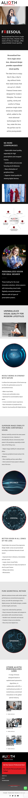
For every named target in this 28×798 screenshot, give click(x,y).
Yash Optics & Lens (22, 792)
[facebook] (10, 795)
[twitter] (12, 795)
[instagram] (15, 795)
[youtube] (18, 795)
